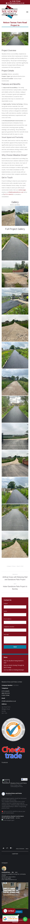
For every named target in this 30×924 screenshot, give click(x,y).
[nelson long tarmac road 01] (15, 301)
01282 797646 (16, 1)
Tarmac (14, 566)
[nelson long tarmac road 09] (15, 436)
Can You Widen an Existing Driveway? (14, 670)
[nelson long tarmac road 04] (15, 382)
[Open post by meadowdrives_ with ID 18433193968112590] (15, 895)
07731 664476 (8, 194)
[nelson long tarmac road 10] (15, 544)
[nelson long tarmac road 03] (15, 247)
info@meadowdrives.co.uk (16, 3)
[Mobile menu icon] (27, 12)
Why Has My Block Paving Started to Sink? (14, 662)
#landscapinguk (6, 818)
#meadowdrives (6, 816)
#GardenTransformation (17, 816)
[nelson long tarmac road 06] (15, 490)
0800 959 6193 (6, 693)
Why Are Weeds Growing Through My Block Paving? (14, 666)
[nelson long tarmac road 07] (15, 355)
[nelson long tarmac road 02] (15, 517)
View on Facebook (20, 848)
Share (27, 848)
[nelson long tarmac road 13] (15, 328)
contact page (22, 190)
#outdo (12, 818)
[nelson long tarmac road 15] (15, 463)
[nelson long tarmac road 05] (15, 409)
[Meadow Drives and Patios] (6, 781)
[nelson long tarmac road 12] (15, 274)
